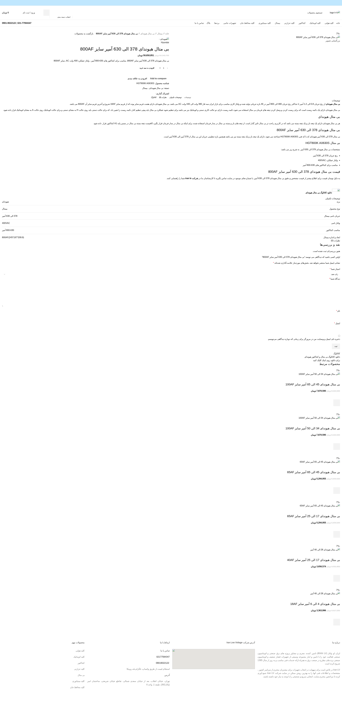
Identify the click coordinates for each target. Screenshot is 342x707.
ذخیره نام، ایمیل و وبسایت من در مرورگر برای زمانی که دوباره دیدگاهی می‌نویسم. (304, 339)
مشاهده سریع (336, 409)
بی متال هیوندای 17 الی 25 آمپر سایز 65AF (313, 516)
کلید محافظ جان (77, 687)
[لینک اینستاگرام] (338, 3)
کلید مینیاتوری (78, 681)
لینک (324, 360)
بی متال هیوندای (147, 33)
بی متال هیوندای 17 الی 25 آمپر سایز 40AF (313, 560)
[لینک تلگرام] (148, 94)
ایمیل (337, 323)
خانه (167, 33)
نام (338, 311)
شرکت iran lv (191, 178)
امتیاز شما (335, 269)
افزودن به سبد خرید (147, 68)
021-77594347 (24, 23)
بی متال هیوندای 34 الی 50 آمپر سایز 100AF (312, 428)
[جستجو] (46, 13)
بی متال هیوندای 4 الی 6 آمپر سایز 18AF (315, 604)
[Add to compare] (336, 379)
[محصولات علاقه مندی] (19, 12)
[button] (336, 402)
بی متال (81, 675)
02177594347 (163, 657)
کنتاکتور (81, 663)
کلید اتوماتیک (79, 657)
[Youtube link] (335, 3)
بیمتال (160, 33)
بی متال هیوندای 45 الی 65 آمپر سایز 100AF (312, 384)
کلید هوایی (80, 651)
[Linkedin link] (151, 94)
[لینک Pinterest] (332, 3)
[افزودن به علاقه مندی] (336, 396)
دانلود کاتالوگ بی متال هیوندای (319, 192)
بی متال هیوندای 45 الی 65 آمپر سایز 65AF (313, 472)
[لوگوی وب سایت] (335, 12)
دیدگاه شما (334, 279)
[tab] (187, 97)
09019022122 (162, 663)
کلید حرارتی (79, 669)
